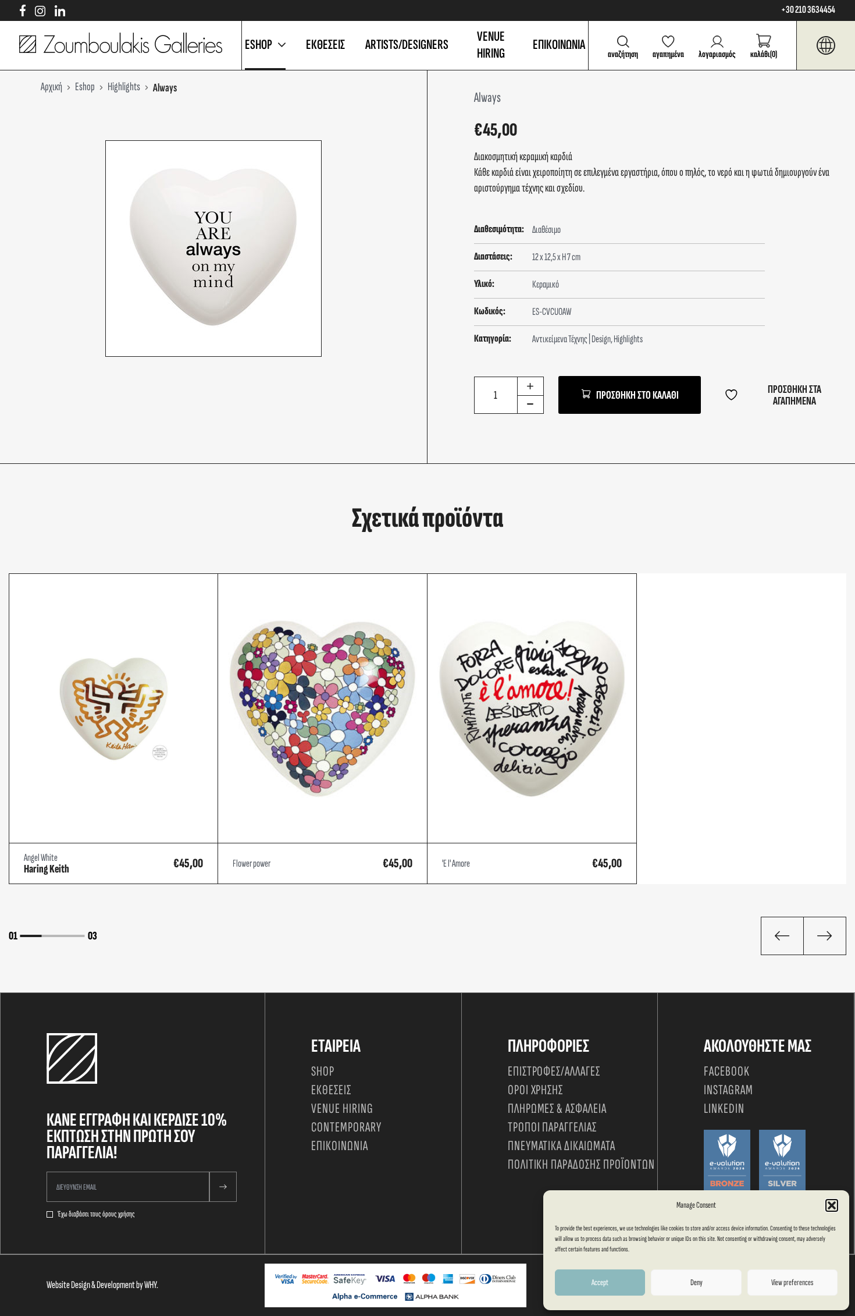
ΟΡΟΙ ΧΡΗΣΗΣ (536, 1089)
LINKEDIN (724, 1108)
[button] (832, 1205)
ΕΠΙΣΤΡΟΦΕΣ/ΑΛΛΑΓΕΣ (554, 1071)
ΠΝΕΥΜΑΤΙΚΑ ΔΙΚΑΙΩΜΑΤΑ (561, 1145)
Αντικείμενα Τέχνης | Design (571, 339)
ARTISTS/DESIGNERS (406, 44)
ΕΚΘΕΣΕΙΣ (325, 44)
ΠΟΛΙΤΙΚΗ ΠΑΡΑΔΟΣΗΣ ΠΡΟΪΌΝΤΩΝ (581, 1164)
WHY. (151, 1285)
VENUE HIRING (491, 45)
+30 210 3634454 (808, 10)
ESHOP (258, 44)
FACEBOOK (727, 1071)
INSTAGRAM (728, 1089)
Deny (696, 1282)
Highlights (628, 339)
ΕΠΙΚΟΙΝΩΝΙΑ (559, 44)
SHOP (322, 1071)
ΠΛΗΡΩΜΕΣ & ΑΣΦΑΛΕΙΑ (557, 1108)
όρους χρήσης (118, 1214)
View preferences (792, 1282)
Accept (600, 1282)
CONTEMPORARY (346, 1127)
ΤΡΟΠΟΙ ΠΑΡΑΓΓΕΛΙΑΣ (552, 1127)
